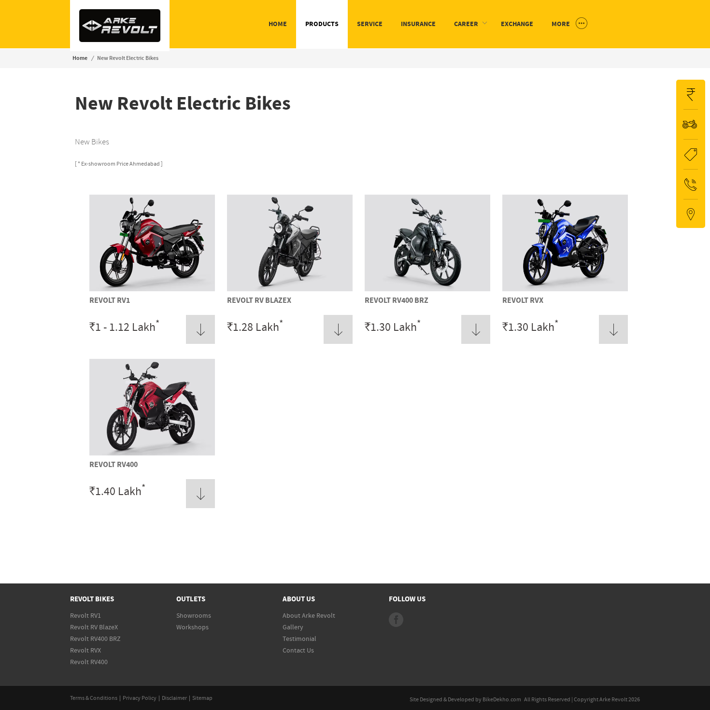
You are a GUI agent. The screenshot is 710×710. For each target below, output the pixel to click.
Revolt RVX (522, 300)
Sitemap (202, 698)
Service (370, 24)
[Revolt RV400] (152, 453)
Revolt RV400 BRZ (396, 300)
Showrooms (193, 615)
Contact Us (298, 650)
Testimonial (299, 639)
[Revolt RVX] (565, 289)
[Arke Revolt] (119, 40)
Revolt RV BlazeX (259, 300)
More (561, 24)
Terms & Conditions (93, 698)
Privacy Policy (139, 698)
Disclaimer (174, 698)
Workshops (192, 627)
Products (322, 24)
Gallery (293, 627)
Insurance (418, 24)
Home (278, 24)
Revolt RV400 (113, 464)
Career (466, 24)
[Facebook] (396, 619)
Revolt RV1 (109, 300)
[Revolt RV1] (152, 289)
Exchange (517, 24)
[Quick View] (201, 329)
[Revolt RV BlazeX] (290, 289)
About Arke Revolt (309, 615)
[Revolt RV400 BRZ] (427, 289)
